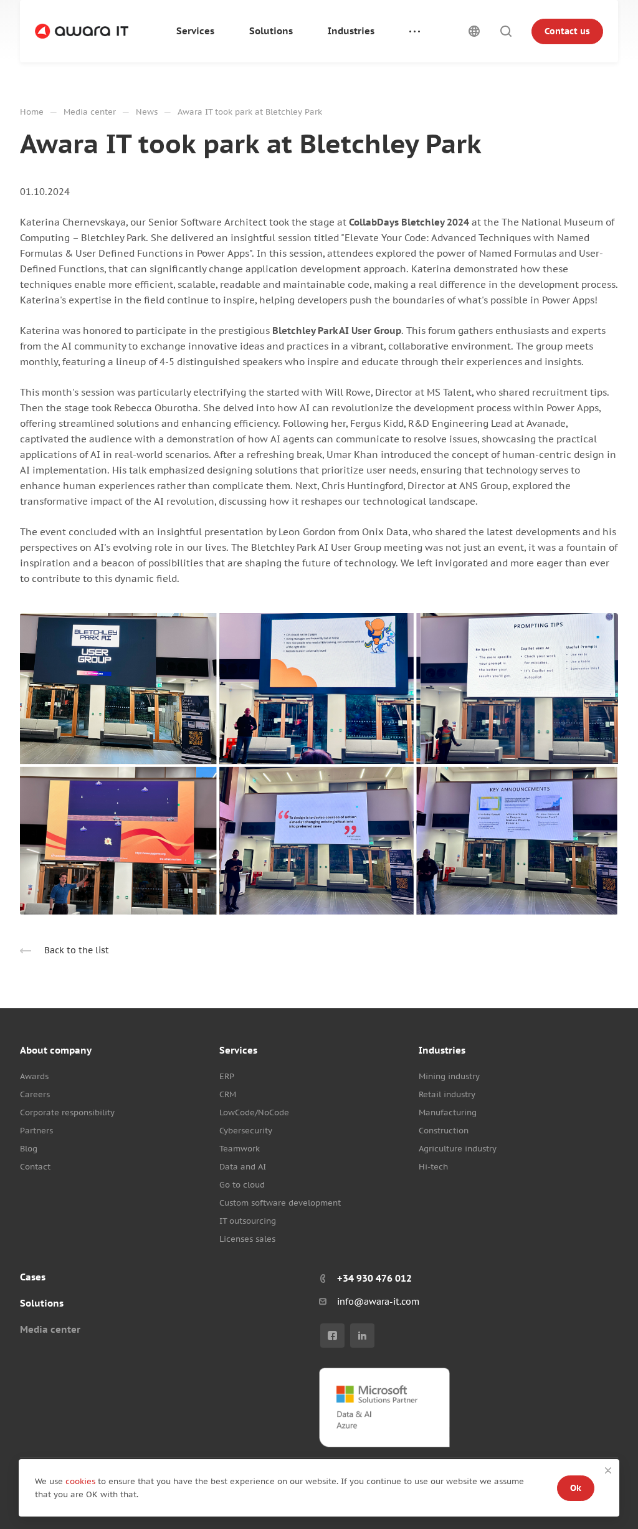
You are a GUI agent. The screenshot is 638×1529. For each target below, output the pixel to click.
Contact (35, 1166)
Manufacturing (448, 1112)
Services (238, 1050)
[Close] (608, 1470)
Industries (442, 1050)
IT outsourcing (247, 1221)
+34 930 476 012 (374, 1278)
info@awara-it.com (378, 1301)
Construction (444, 1130)
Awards (34, 1076)
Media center (50, 1329)
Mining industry (449, 1076)
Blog (28, 1148)
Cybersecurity (245, 1130)
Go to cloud (242, 1184)
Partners (36, 1130)
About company (56, 1050)
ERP (226, 1076)
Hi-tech (433, 1166)
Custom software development (280, 1203)
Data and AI (242, 1166)
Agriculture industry (458, 1148)
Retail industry (447, 1094)
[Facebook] (332, 1335)
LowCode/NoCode (254, 1112)
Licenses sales (247, 1239)
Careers (35, 1094)
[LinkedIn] (362, 1335)
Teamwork (239, 1148)
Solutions (42, 1303)
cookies (81, 1481)
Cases (32, 1277)
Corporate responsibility (67, 1112)
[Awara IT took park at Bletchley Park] (319, 764)
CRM (227, 1094)
